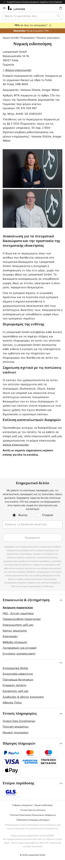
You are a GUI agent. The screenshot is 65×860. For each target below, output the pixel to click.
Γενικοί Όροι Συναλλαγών (19, 721)
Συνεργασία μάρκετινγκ (18, 674)
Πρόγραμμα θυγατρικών (18, 679)
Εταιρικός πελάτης (14, 685)
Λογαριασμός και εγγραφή (19, 648)
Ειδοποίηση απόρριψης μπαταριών (33, 819)
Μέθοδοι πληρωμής (15, 642)
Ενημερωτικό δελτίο (15, 668)
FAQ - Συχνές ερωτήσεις (18, 613)
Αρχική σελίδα (11, 37)
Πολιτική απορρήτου (15, 726)
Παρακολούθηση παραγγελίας (22, 619)
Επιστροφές (10, 636)
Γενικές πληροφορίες (20, 713)
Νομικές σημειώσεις (16, 732)
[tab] (32, 627)
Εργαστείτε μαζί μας (16, 691)
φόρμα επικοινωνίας (16, 444)
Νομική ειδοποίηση (44, 805)
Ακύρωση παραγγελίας (18, 607)
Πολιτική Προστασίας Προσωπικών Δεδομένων (33, 815)
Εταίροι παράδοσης (18, 783)
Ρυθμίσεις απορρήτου (22, 805)
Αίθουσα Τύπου (12, 702)
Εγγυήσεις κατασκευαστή (19, 653)
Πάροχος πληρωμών (19, 743)
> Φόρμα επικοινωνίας (17, 70)
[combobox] (32, 16)
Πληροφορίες (27, 37)
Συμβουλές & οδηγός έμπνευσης (23, 697)
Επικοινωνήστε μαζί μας (18, 625)
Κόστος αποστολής (15, 630)
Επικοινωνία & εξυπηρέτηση (26, 600)
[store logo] (18, 8)
